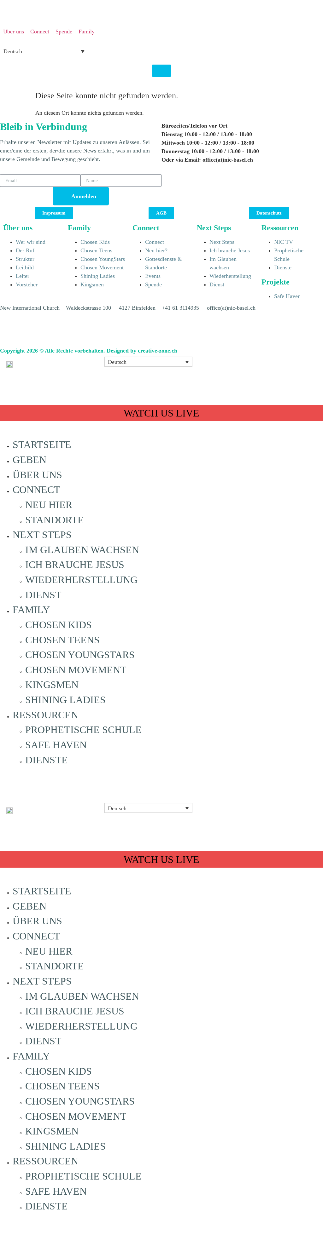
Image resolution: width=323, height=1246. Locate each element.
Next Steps (42, 534)
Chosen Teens (62, 640)
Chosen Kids (58, 624)
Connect (36, 489)
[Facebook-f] (8, 331)
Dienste (46, 760)
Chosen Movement (75, 669)
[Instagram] (42, 331)
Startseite (42, 444)
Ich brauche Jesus (74, 564)
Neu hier (48, 504)
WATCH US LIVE (161, 413)
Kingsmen (52, 684)
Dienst (43, 594)
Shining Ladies (65, 699)
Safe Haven (56, 744)
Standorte (54, 519)
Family (31, 609)
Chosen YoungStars (80, 654)
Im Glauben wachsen (82, 549)
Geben (29, 459)
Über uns (37, 474)
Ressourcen (45, 715)
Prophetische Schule (83, 729)
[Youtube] (25, 331)
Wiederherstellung (81, 579)
